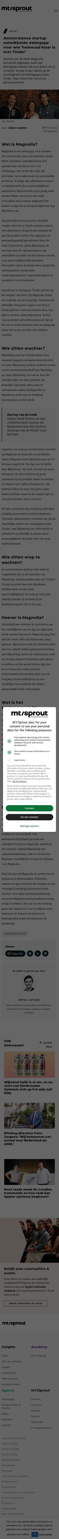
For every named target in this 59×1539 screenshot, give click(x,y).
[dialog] (29, 769)
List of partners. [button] (19, 781)
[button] (29, 760)
